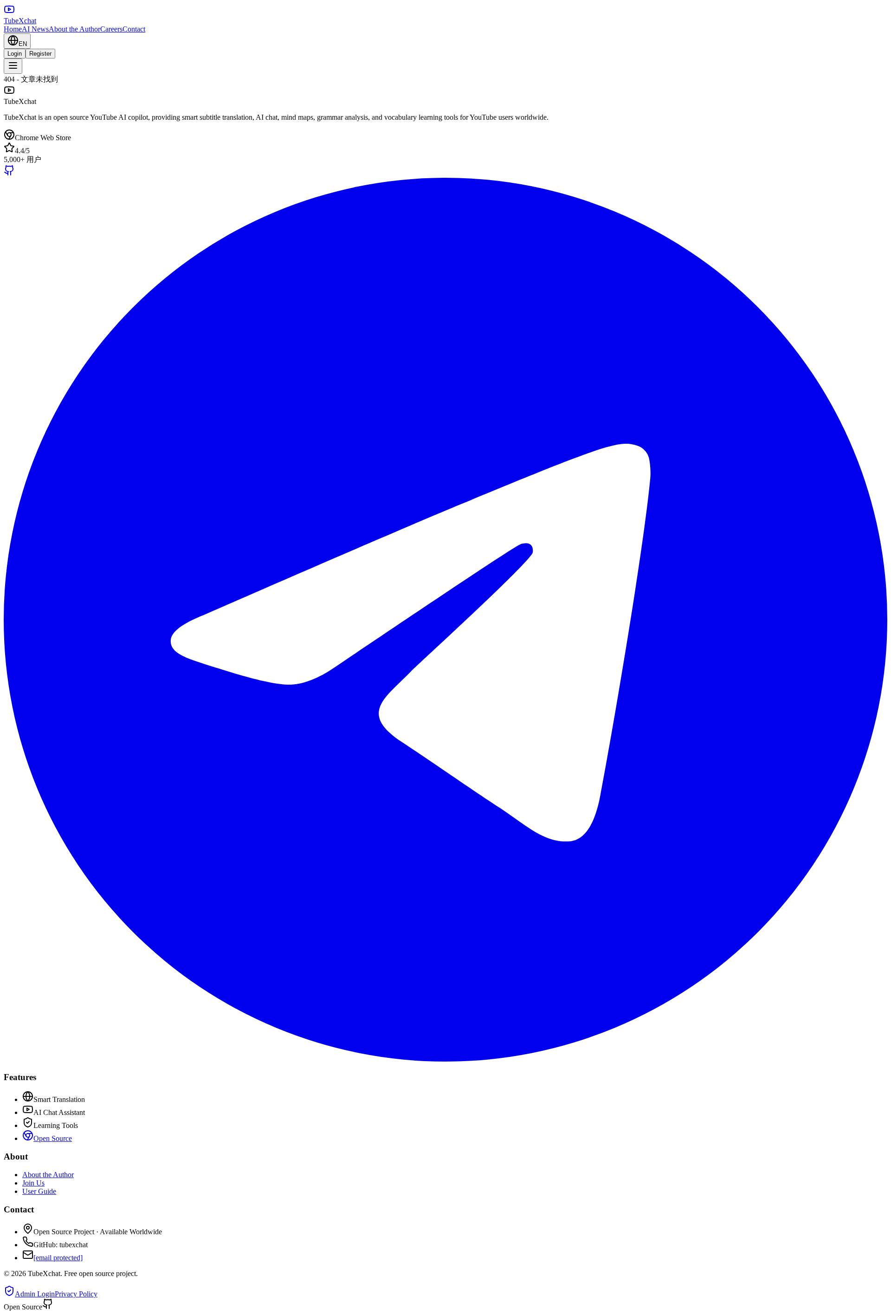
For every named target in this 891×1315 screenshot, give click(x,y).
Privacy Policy (76, 1294)
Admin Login (35, 1294)
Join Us (33, 1183)
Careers (111, 29)
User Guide (39, 1191)
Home (13, 29)
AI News (35, 29)
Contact (134, 29)
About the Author (74, 29)
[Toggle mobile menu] (13, 66)
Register (40, 53)
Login (14, 53)
